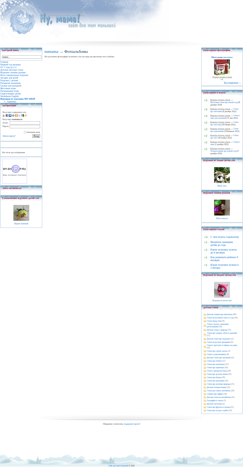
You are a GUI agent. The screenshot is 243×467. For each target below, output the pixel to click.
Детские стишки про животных (219, 314)
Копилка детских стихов (220, 100)
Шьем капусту (222, 218)
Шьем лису (222, 186)
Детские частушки (214, 404)
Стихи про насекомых (216, 364)
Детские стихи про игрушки (218, 339)
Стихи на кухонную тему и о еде (220, 318)
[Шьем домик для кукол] (222, 74)
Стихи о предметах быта (217, 371)
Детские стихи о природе (217, 330)
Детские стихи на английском (219, 397)
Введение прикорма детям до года (221, 243)
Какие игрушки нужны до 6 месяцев (223, 251)
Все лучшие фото (231, 83)
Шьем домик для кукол (222, 57)
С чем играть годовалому (224, 236)
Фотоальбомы (79, 15)
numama (67, 15)
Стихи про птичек (214, 361)
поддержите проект (132, 424)
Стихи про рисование (215, 381)
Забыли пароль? (9, 136)
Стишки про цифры (215, 394)
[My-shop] (14, 183)
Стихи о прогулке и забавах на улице (222, 345)
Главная (43, 15)
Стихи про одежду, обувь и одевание (222, 333)
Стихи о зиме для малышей (225, 116)
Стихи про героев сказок (217, 351)
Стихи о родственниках (216, 354)
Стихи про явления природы (218, 384)
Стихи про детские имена (217, 374)
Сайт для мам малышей (118, 466)
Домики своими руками (222, 77)
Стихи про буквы (214, 377)
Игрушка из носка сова (222, 300)
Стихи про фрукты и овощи (218, 407)
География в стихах (215, 400)
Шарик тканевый (21, 223)
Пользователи (55, 15)
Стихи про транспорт (215, 367)
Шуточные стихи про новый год (223, 102)
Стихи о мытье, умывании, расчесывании (218, 325)
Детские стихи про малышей (218, 357)
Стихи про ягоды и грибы (217, 410)
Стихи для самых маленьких (218, 390)
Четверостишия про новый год (223, 151)
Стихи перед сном (214, 321)
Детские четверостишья (216, 387)
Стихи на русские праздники (218, 342)
